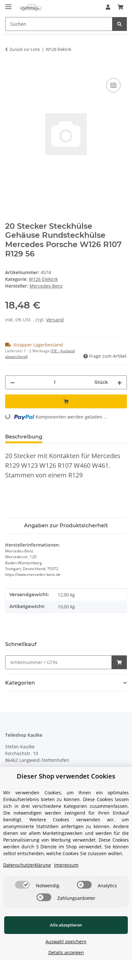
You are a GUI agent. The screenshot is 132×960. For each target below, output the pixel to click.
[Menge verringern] (12, 382)
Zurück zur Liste (25, 49)
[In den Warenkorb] (10, 69)
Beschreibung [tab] (23, 437)
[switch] (22, 885)
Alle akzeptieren (66, 925)
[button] (108, 7)
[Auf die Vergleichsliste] (113, 85)
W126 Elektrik (43, 279)
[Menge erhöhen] (119, 382)
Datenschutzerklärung (27, 865)
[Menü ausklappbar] (8, 4)
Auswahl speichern (66, 941)
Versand (55, 320)
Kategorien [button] (20, 683)
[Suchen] (119, 24)
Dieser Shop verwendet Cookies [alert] (66, 776)
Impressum (66, 865)
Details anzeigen (66, 952)
